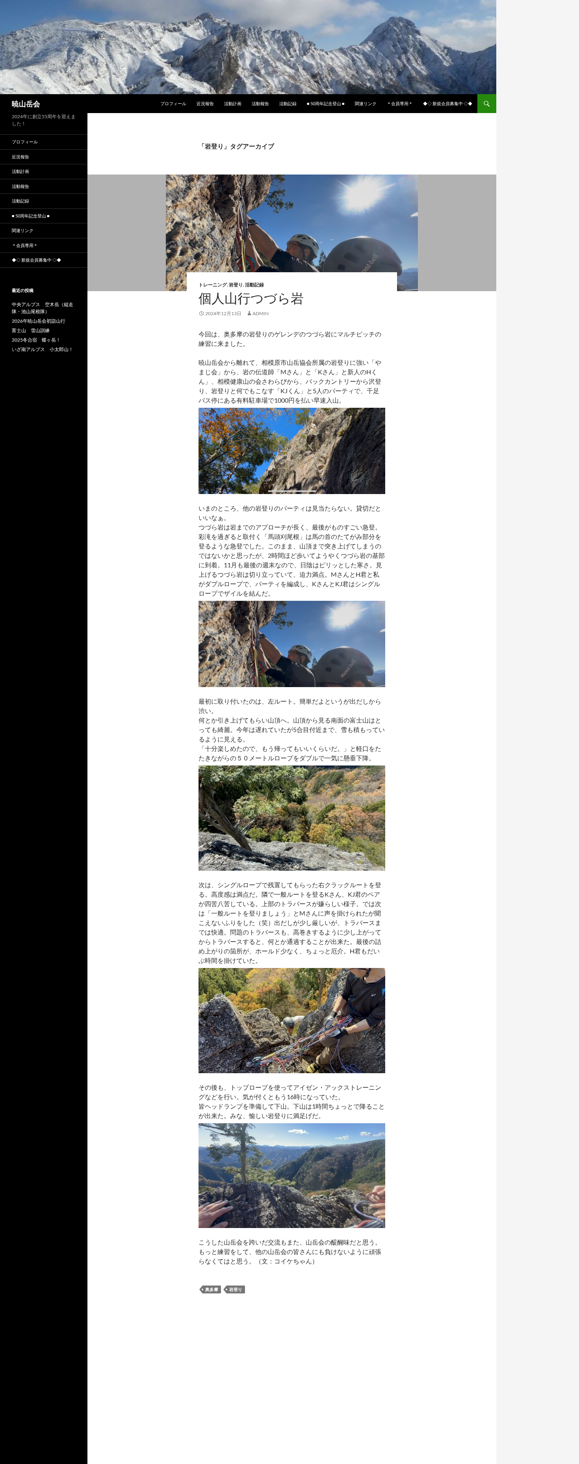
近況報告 (205, 103)
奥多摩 (211, 1289)
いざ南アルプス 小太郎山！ (42, 349)
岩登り (236, 285)
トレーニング (213, 285)
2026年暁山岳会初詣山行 (38, 321)
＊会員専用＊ (400, 103)
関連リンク (366, 103)
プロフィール (173, 103)
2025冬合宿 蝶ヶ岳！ (36, 340)
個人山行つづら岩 (251, 298)
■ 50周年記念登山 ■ (326, 103)
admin (260, 313)
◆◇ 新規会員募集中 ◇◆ (447, 103)
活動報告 (260, 103)
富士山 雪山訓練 (31, 330)
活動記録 (288, 103)
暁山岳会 (26, 103)
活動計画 (232, 103)
